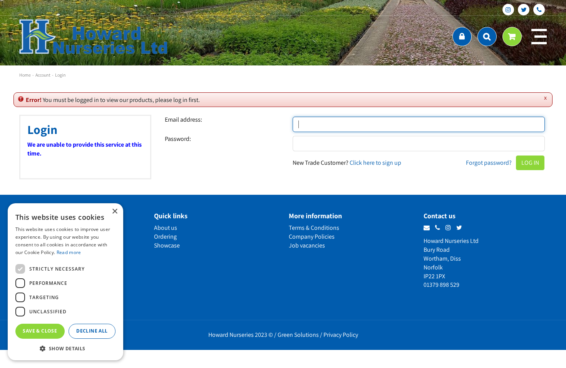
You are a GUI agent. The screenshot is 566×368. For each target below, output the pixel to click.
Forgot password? (489, 163)
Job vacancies (307, 245)
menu (539, 36)
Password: (178, 139)
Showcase (167, 245)
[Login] (462, 36)
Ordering (165, 237)
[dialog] (65, 281)
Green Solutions (298, 335)
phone (539, 9)
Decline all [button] (91, 331)
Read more (69, 252)
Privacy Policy (340, 335)
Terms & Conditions (314, 228)
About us (165, 228)
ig (508, 9)
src (487, 36)
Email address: (183, 120)
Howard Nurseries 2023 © (240, 335)
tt (523, 9)
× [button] (114, 211)
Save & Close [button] (40, 331)
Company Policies (312, 237)
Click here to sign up (375, 163)
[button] (65, 348)
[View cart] (512, 36)
